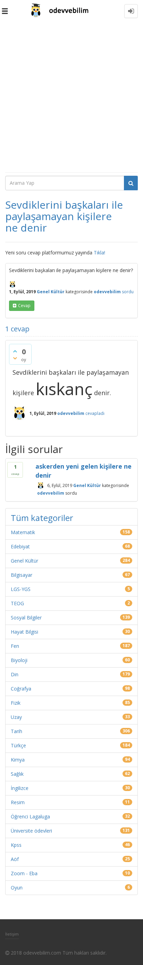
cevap (24, 305)
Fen (15, 646)
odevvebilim (50, 493)
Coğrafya (21, 688)
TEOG (17, 603)
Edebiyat (20, 546)
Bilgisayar (21, 575)
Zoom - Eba (24, 873)
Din (14, 674)
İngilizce (19, 788)
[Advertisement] (71, 97)
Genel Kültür (51, 292)
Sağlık (17, 774)
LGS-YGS (21, 589)
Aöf (15, 859)
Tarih (16, 731)
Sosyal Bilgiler (26, 617)
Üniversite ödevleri (31, 830)
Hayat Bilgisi (24, 631)
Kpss (16, 845)
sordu (128, 292)
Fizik (15, 702)
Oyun (17, 887)
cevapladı (94, 413)
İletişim (12, 934)
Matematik (23, 532)
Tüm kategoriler (42, 517)
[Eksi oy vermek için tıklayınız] (15, 358)
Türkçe (18, 745)
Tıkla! (99, 252)
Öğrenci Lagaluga (30, 816)
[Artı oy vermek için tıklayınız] (15, 351)
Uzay (16, 717)
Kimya (18, 759)
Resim (18, 802)
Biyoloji (19, 660)
